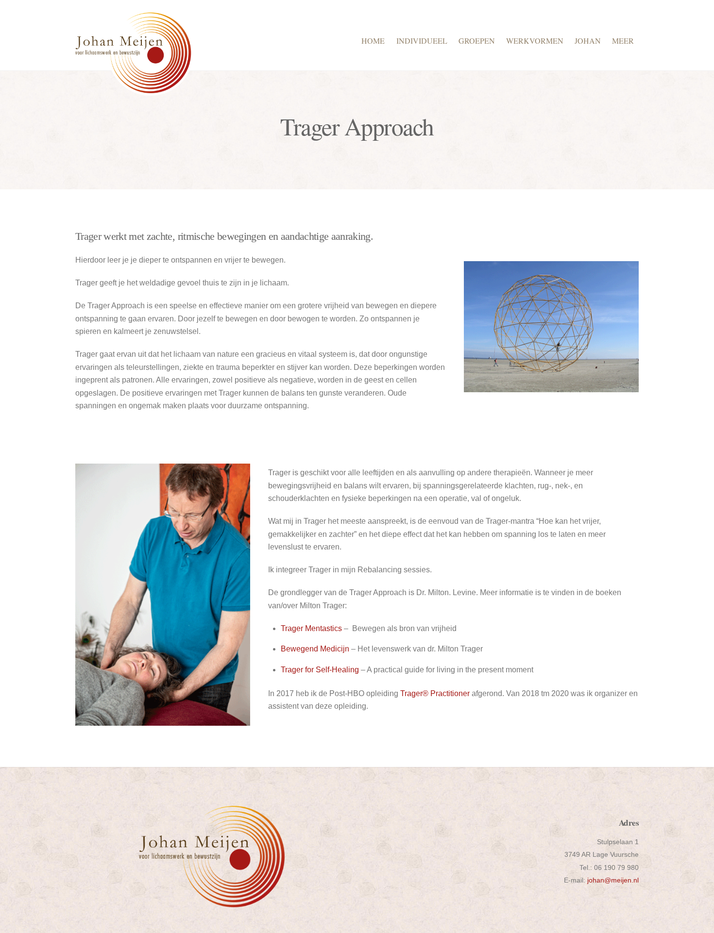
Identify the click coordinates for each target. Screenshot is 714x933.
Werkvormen (534, 40)
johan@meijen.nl (613, 880)
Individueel (421, 40)
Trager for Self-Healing (320, 670)
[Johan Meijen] (134, 90)
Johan (588, 40)
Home (373, 40)
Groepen (477, 40)
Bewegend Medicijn (315, 649)
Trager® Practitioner (434, 693)
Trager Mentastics (311, 628)
